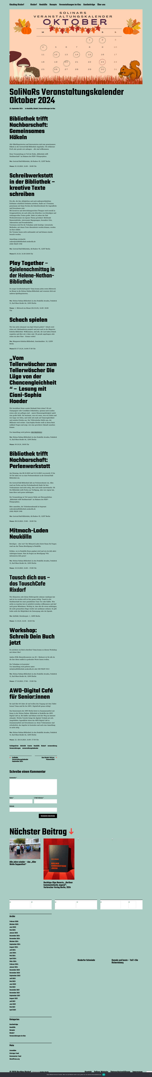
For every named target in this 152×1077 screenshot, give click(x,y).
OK (103, 1074)
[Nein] (150, 1074)
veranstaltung (52, 746)
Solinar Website (101, 1072)
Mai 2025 (13, 930)
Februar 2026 (14, 921)
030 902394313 (36, 432)
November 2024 (15, 938)
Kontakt (88, 1072)
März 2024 (13, 961)
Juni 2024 (13, 953)
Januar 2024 (14, 967)
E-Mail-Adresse (39, 798)
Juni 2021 (13, 1004)
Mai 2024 (13, 955)
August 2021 (14, 998)
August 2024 (14, 947)
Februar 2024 (14, 964)
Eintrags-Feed (14, 1053)
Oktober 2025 (14, 924)
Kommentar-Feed (15, 1056)
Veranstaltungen (15, 748)
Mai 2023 (12, 981)
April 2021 (13, 1010)
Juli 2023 (13, 978)
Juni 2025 (13, 927)
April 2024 (13, 958)
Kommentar (13, 778)
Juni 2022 (13, 984)
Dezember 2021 (14, 990)
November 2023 (15, 972)
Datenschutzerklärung (120, 1072)
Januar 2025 (14, 933)
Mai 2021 (12, 1007)
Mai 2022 (12, 987)
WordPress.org (15, 1059)
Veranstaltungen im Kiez (70, 4)
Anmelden (13, 1050)
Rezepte (53, 4)
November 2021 (15, 992)
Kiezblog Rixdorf (17, 4)
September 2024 (15, 944)
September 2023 (15, 975)
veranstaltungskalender (30, 748)
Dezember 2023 (15, 970)
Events (29, 746)
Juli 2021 (12, 1001)
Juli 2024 (13, 950)
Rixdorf (33, 4)
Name (12, 798)
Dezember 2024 (15, 935)
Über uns (101, 4)
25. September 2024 (16, 109)
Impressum (137, 1072)
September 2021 (15, 995)
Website (12, 806)
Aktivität (23, 746)
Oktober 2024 (14, 941)
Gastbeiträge (89, 4)
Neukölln (43, 4)
